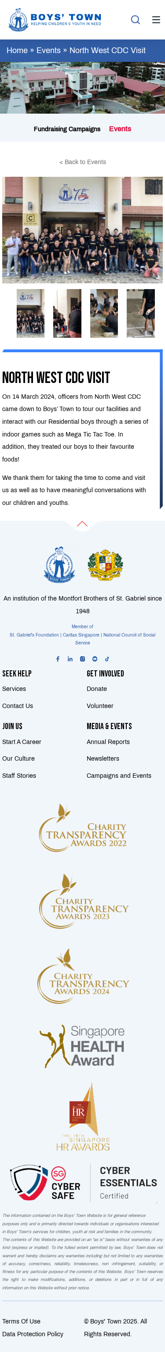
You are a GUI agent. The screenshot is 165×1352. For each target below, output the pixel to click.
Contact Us (17, 705)
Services (14, 688)
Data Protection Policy (32, 1334)
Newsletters (103, 758)
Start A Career (21, 741)
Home (17, 50)
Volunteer (100, 705)
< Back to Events (82, 161)
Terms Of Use (21, 1321)
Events (49, 50)
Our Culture (18, 758)
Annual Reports (108, 741)
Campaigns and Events (119, 775)
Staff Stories (19, 775)
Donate (97, 688)
